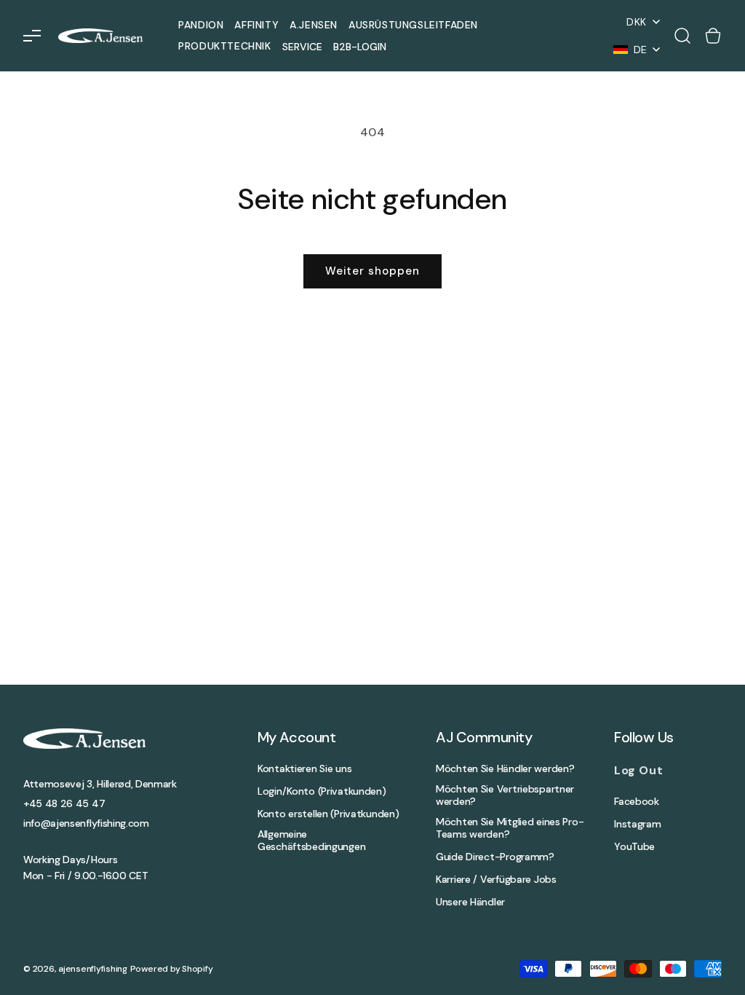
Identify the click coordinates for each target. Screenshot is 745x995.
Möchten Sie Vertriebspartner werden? (505, 795)
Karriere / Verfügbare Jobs (496, 879)
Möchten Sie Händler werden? (505, 769)
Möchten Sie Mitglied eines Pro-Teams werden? (509, 828)
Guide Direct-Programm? (495, 857)
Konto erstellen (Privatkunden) (328, 814)
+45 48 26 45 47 (64, 803)
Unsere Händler (470, 902)
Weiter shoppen (372, 271)
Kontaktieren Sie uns (304, 769)
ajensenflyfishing (92, 969)
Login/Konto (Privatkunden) (322, 791)
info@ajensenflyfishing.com (86, 823)
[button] (32, 36)
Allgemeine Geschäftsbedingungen (311, 840)
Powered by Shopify (171, 969)
